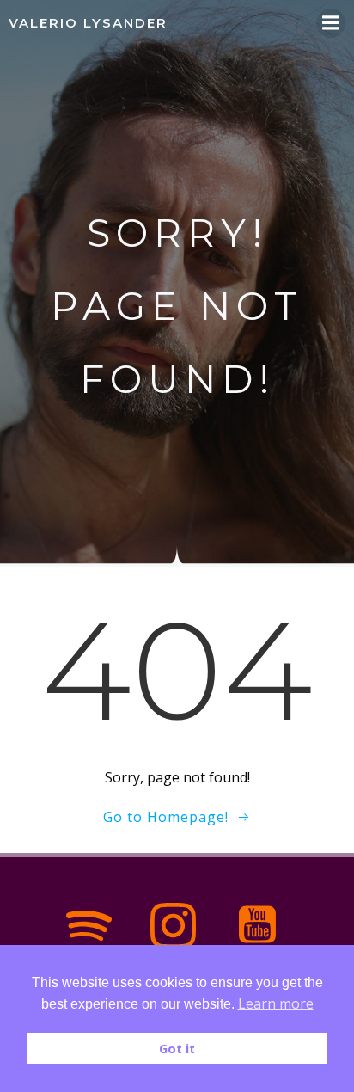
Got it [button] (177, 1048)
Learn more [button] (276, 1003)
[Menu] (330, 23)
